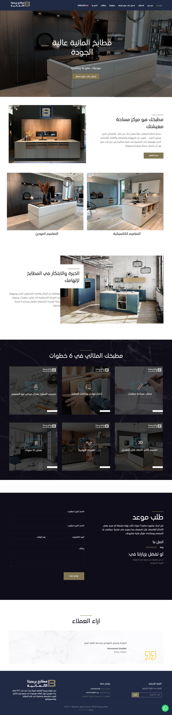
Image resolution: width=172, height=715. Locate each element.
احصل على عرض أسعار (126, 5)
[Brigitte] (20, 4)
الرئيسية (159, 5)
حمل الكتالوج (153, 155)
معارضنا (112, 5)
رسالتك (81, 549)
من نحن (150, 5)
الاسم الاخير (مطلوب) (76, 526)
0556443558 (151, 547)
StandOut (83, 710)
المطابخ (141, 5)
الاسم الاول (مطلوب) (76, 512)
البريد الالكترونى (78, 537)
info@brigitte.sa (92, 692)
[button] (165, 708)
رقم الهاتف (41, 537)
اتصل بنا (94, 5)
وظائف (103, 5)
